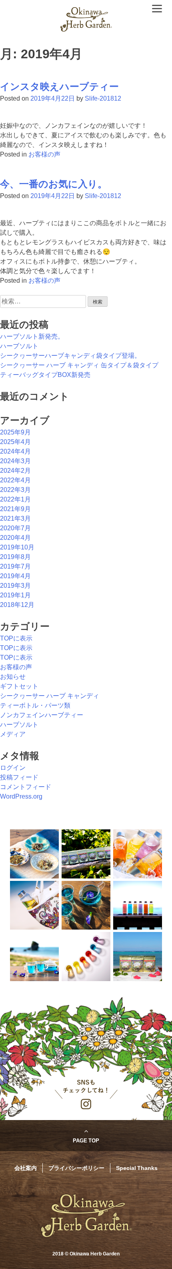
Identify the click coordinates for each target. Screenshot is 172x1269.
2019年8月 (15, 556)
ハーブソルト (19, 346)
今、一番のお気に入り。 (53, 183)
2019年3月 (15, 585)
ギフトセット (19, 686)
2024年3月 (15, 461)
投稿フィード (19, 777)
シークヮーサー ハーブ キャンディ (49, 695)
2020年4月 (15, 537)
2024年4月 (15, 451)
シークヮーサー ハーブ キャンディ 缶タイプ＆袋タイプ (79, 365)
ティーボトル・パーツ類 (35, 705)
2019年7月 (15, 566)
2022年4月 (15, 480)
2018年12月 (17, 604)
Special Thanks (137, 1168)
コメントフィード (25, 786)
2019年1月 (15, 595)
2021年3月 (15, 518)
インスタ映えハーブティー (59, 86)
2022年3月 (15, 489)
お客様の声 (44, 154)
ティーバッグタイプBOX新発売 (45, 374)
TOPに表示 (16, 638)
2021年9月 (15, 509)
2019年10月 (17, 547)
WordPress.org (21, 796)
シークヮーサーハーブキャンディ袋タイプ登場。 (70, 355)
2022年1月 (15, 499)
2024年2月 (15, 470)
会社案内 (25, 1168)
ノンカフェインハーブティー (41, 715)
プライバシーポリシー (76, 1168)
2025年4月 (15, 441)
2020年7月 (15, 528)
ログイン (13, 767)
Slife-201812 (103, 98)
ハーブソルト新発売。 (32, 336)
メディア (13, 734)
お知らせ (13, 676)
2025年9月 (15, 432)
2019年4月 (15, 576)
